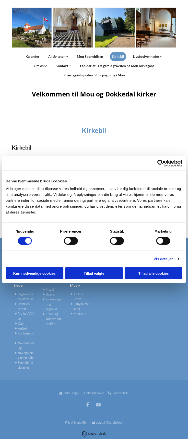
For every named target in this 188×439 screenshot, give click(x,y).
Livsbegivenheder (146, 56)
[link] (58, 56)
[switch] (71, 241)
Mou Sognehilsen (90, 56)
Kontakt (62, 66)
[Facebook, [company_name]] (87, 404)
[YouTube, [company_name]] (98, 404)
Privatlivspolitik (76, 422)
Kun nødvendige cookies (34, 273)
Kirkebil (118, 56)
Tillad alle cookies (153, 273)
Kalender (32, 56)
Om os (39, 66)
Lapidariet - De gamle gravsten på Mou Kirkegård (117, 66)
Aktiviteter (57, 56)
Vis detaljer (163, 259)
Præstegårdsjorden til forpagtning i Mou (94, 75)
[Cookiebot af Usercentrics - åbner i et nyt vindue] (161, 163)
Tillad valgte (94, 273)
